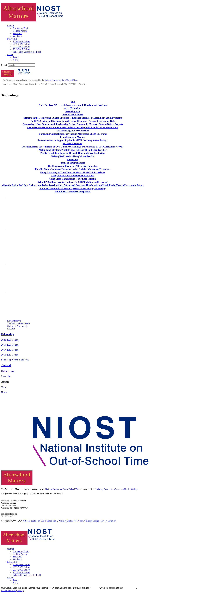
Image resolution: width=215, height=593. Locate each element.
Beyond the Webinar (72, 114)
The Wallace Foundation (18, 323)
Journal (10, 25)
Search (4, 65)
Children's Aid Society (17, 326)
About (10, 54)
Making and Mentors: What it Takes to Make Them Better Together (73, 150)
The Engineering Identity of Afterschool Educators (73, 166)
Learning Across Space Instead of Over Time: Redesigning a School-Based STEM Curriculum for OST (73, 146)
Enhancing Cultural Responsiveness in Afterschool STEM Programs (73, 134)
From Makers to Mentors (72, 137)
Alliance (11, 328)
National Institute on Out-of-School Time (61, 80)
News (15, 59)
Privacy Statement (108, 521)
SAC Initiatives (14, 320)
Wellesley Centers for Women (108, 489)
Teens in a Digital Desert (73, 162)
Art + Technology (72, 108)
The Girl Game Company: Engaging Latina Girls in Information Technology (73, 169)
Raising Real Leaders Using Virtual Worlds (72, 156)
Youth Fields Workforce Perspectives (73, 191)
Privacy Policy (17, 590)
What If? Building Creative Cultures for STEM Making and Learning (73, 182)
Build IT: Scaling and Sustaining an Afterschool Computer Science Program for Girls (73, 121)
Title (72, 102)
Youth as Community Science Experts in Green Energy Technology (72, 188)
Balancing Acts (72, 111)
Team (15, 57)
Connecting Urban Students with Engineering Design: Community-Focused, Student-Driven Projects (73, 124)
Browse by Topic (21, 28)
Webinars (17, 36)
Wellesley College (130, 489)
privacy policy (129, 588)
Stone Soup (72, 159)
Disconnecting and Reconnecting (73, 130)
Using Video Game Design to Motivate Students (72, 179)
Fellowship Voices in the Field (27, 52)
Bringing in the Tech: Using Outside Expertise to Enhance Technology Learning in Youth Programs (73, 118)
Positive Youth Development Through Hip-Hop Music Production (72, 153)
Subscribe (17, 33)
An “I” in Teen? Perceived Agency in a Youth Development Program (73, 105)
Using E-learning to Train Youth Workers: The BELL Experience (72, 172)
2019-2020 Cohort (21, 44)
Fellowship (12, 38)
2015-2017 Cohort (21, 49)
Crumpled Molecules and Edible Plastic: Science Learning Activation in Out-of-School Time (72, 127)
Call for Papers (20, 31)
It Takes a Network (72, 143)
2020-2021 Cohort (21, 41)
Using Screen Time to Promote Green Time (72, 175)
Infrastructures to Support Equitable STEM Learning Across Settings (72, 140)
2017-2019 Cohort (21, 46)
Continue (95, 588)
